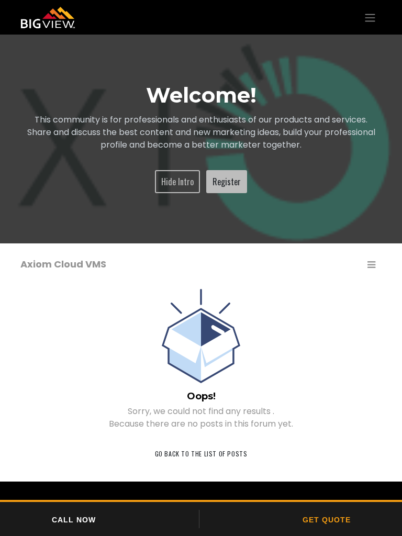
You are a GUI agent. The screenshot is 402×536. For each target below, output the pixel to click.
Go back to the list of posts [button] (201, 453)
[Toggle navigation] (370, 17)
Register (227, 181)
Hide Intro (177, 181)
